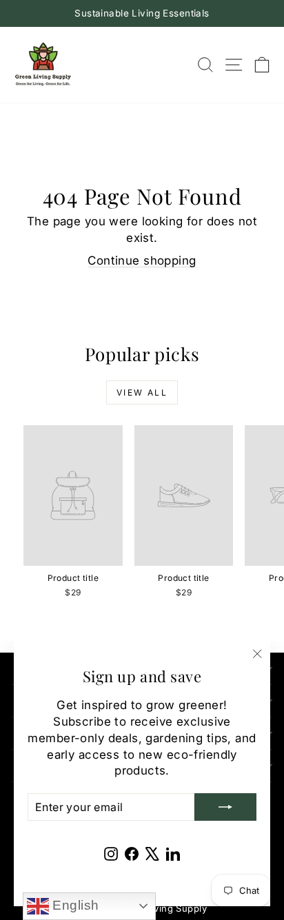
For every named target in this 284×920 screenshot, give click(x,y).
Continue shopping (142, 260)
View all (142, 392)
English (74, 905)
